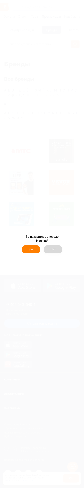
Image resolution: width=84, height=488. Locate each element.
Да (31, 249)
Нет (53, 249)
